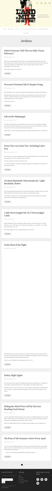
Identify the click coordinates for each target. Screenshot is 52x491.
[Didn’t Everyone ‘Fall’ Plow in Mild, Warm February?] (26, 59)
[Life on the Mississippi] (26, 122)
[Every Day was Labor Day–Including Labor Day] (26, 154)
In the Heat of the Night (15, 245)
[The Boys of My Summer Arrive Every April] (26, 444)
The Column (10, 29)
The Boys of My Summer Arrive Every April (25, 438)
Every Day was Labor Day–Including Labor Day (24, 147)
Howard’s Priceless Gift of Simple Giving (23, 84)
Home (5, 29)
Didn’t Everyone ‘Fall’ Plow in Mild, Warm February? (24, 52)
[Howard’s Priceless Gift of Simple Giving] (26, 90)
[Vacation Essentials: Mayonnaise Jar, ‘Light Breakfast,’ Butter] (26, 189)
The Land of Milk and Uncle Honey (29, 29)
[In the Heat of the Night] (26, 301)
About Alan (17, 29)
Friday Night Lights (13, 375)
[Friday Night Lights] (26, 381)
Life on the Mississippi (14, 116)
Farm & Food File (7, 472)
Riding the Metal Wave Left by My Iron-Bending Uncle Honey (23, 408)
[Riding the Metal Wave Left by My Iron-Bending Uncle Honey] (26, 415)
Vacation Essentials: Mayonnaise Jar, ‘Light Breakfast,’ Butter (24, 182)
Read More (7, 73)
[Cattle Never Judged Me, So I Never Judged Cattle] (26, 221)
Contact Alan (26, 33)
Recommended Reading (43, 29)
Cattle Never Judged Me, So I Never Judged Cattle (24, 214)
